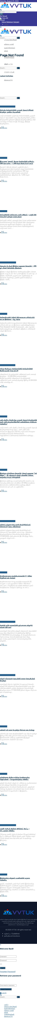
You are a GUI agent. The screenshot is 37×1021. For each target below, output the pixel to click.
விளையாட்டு (8, 1016)
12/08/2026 (4, 896)
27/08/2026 (4, 181)
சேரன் (2, 126)
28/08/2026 (4, 128)
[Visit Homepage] (16, 8)
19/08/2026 (4, 542)
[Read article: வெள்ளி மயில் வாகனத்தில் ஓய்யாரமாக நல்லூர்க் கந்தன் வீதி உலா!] (18, 608)
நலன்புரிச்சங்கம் (9, 48)
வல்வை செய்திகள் (10, 40)
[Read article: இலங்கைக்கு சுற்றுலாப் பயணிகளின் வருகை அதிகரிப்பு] (18, 860)
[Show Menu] (0, 27)
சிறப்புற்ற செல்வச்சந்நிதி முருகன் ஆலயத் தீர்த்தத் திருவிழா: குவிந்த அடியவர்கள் (17, 111)
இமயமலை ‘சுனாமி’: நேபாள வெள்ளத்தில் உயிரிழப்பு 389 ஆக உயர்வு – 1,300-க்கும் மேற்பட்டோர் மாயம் (17, 162)
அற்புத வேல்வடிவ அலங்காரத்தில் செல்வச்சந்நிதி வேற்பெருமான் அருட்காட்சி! (16, 370)
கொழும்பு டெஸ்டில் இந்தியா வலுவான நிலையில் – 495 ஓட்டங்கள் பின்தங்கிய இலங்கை (18, 267)
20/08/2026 (4, 491)
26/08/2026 (4, 232)
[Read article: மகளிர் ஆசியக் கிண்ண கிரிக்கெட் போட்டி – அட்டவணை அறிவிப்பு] (18, 811)
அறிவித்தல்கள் (9, 1014)
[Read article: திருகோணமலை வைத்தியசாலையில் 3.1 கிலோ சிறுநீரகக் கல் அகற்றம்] (18, 558)
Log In (3, 993)
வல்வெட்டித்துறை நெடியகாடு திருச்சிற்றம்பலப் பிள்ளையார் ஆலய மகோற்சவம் (15, 526)
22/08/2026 (4, 386)
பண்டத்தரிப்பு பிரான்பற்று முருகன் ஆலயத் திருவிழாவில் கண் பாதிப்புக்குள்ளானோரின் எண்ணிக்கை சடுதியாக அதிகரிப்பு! (18, 422)
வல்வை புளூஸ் (9, 1010)
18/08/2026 (4, 592)
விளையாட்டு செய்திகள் (8, 262)
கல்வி (6, 1012)
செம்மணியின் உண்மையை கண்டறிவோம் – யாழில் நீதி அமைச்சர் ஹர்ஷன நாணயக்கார (18, 216)
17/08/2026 (4, 645)
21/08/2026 (4, 439)
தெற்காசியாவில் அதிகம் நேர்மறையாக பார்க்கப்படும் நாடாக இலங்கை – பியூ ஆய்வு (17, 318)
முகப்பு (6, 1005)
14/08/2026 (4, 795)
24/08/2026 (4, 284)
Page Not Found (12, 50)
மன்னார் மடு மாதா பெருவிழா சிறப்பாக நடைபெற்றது (17, 730)
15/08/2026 (4, 744)
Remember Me (7, 964)
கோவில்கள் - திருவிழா (7, 107)
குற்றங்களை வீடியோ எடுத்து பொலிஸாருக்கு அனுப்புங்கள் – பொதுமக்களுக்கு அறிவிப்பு (15, 778)
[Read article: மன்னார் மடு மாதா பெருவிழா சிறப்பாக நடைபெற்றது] (18, 712)
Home (2, 50)
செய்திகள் (3, 158)
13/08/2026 (4, 844)
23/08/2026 (4, 335)
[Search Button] (1, 14)
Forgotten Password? (8, 972)
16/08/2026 (4, 696)
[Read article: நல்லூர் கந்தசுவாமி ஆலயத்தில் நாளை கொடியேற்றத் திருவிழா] (18, 661)
